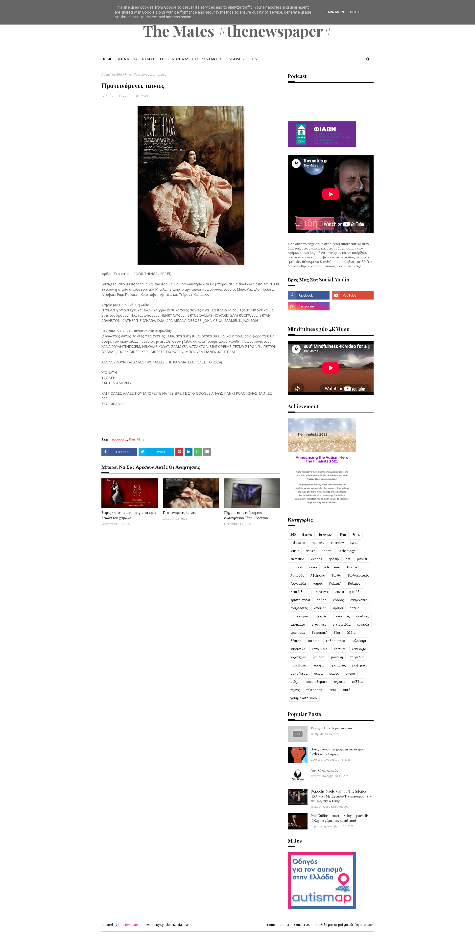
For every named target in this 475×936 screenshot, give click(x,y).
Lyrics (354, 543)
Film (132, 439)
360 (293, 534)
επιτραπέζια (342, 624)
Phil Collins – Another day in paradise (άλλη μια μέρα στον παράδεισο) (340, 818)
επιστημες (319, 624)
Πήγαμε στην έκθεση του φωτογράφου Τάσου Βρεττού (246, 515)
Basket (307, 534)
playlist (362, 559)
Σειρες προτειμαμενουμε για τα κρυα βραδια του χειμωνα (128, 515)
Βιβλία (336, 575)
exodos (316, 559)
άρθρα (322, 600)
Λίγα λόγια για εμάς (324, 770)
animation (297, 559)
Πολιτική (335, 583)
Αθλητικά (352, 567)
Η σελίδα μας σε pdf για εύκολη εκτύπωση (344, 925)
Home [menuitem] (106, 58)
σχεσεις (339, 682)
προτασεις (119, 439)
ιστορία (313, 641)
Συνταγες (322, 592)
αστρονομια (299, 616)
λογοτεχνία (298, 657)
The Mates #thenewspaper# (237, 30)
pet (348, 559)
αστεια (354, 608)
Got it (355, 12)
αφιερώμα (322, 616)
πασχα (319, 665)
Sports (327, 551)
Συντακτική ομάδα (348, 592)
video (313, 567)
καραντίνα (297, 649)
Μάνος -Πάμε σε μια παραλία (331, 728)
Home (271, 925)
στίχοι (295, 682)
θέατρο (295, 641)
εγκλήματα (297, 624)
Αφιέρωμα (317, 575)
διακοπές (343, 616)
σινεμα (350, 673)
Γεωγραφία (298, 583)
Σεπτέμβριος (299, 592)
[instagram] (308, 306)
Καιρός (317, 583)
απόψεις (320, 608)
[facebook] (308, 295)
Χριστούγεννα (300, 600)
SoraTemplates (129, 925)
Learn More (334, 12)
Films (128, 74)
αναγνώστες (299, 608)
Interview (337, 543)
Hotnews (318, 543)
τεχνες (295, 690)
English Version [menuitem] (242, 58)
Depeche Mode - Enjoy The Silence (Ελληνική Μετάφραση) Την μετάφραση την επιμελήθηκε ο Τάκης (341, 796)
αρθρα (338, 608)
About (285, 925)
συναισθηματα (316, 682)
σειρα (318, 673)
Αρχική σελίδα (111, 74)
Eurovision (326, 534)
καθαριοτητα (335, 641)
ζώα (337, 633)
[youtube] (353, 295)
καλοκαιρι (359, 641)
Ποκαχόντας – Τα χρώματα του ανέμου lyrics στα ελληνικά (337, 751)
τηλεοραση (314, 690)
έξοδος (338, 600)
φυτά (346, 690)
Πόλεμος (354, 583)
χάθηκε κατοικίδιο (303, 698)
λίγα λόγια (359, 649)
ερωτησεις (297, 633)
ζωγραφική (319, 633)
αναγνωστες (358, 600)
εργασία (363, 624)
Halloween (297, 543)
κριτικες (339, 649)
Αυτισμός (297, 575)
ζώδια (351, 633)
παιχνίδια (357, 657)
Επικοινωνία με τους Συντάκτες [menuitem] (191, 58)
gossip (334, 559)
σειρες (334, 673)
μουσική (319, 657)
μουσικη (337, 657)
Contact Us (302, 925)
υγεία (332, 690)
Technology (346, 551)
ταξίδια (357, 682)
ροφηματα (359, 665)
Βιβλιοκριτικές (358, 575)
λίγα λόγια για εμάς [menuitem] (136, 58)
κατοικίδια (319, 649)
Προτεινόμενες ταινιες (179, 512)
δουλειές (362, 616)
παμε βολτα (298, 665)
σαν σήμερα (299, 673)
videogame (332, 567)
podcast (296, 567)
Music (294, 551)
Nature (310, 551)
